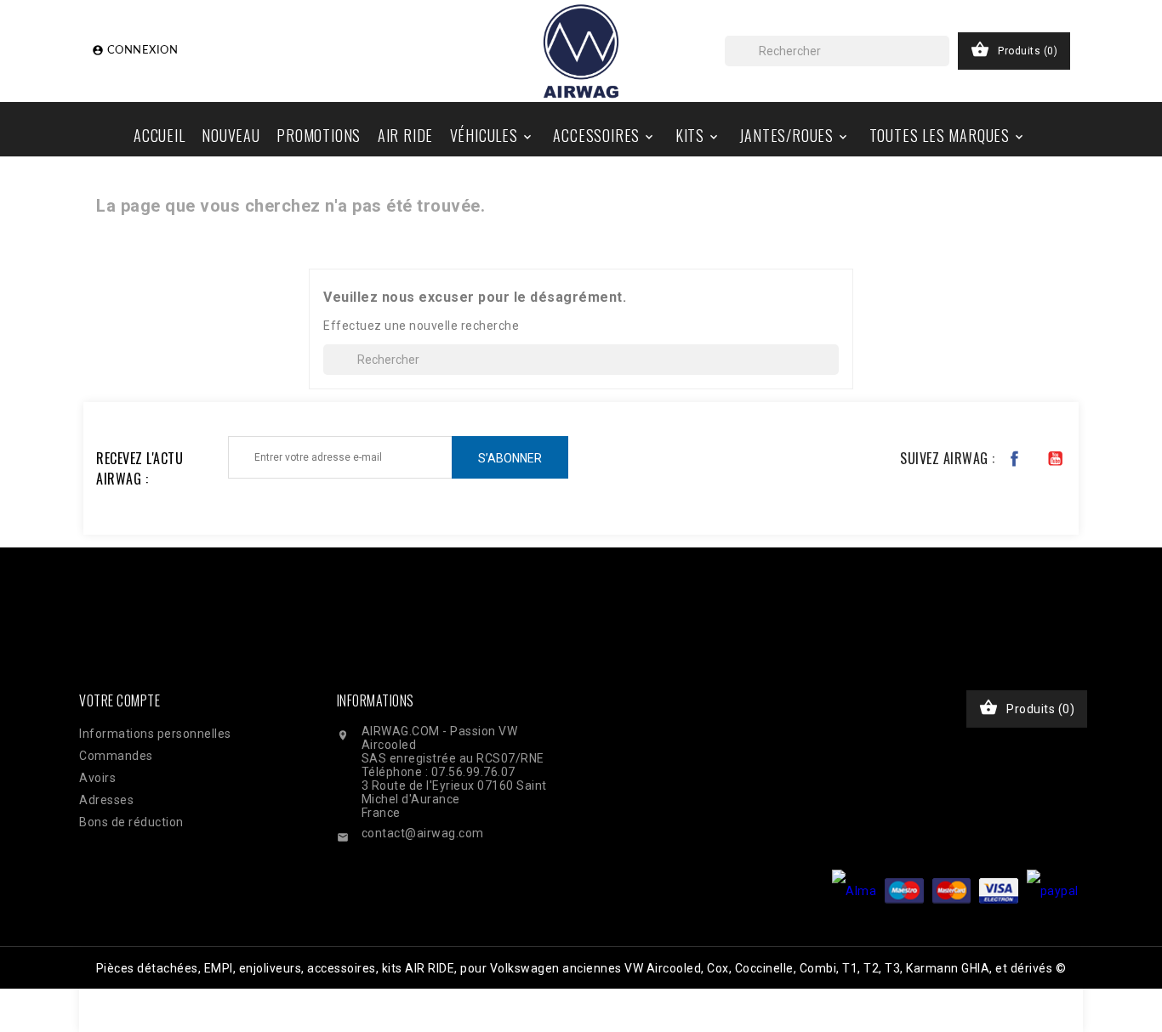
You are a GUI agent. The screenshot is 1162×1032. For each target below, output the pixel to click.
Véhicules (492, 135)
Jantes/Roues (794, 135)
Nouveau (231, 135)
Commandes (116, 756)
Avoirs (97, 778)
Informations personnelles (155, 733)
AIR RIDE (405, 135)
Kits (698, 135)
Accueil (159, 135)
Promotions (318, 135)
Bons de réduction (131, 822)
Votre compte (119, 700)
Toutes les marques (947, 135)
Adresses (106, 800)
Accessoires (604, 135)
